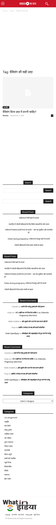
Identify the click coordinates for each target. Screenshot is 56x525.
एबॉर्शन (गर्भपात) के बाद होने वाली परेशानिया (31, 327)
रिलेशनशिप (8, 466)
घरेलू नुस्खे (8, 429)
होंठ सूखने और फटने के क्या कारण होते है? (35, 321)
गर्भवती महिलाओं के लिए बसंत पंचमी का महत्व (28, 245)
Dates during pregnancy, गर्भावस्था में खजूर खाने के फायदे (29, 239)
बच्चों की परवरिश (10, 458)
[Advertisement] (28, 42)
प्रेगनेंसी (7, 450)
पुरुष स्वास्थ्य (8, 442)
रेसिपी (6, 470)
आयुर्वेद (6, 421)
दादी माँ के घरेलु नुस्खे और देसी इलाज (32, 306)
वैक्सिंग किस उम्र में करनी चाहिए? (19, 112)
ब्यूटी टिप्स (7, 462)
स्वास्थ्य (7, 474)
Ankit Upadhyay (12, 333)
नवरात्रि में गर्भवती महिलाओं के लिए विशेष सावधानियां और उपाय (29, 224)
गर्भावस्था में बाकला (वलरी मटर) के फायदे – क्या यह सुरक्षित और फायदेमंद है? (29, 231)
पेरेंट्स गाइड (8, 446)
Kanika (5, 115)
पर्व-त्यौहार (7, 438)
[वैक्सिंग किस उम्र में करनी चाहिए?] (28, 92)
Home (5, 11)
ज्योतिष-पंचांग (8, 434)
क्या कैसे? (6, 107)
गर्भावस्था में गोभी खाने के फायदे (29, 218)
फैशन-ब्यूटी (8, 454)
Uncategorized (10, 417)
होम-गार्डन (7, 478)
